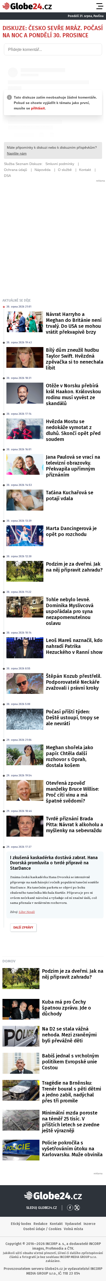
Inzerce (89, 1224)
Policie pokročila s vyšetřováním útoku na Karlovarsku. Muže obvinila (72, 1148)
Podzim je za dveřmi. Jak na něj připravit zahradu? (74, 567)
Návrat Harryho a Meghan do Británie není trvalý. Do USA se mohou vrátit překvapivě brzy (74, 323)
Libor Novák (27, 912)
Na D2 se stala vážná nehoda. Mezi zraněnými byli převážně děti (69, 1035)
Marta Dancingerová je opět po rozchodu (71, 531)
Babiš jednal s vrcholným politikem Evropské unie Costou (70, 1062)
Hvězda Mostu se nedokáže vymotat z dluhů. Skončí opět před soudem (73, 430)
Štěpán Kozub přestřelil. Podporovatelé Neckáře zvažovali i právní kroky (73, 682)
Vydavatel (73, 1224)
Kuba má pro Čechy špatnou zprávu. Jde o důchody (66, 1008)
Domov (8, 961)
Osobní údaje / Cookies (42, 1229)
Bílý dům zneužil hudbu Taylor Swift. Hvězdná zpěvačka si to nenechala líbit (74, 359)
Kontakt (56, 1224)
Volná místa (73, 1229)
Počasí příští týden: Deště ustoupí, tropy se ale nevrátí (72, 717)
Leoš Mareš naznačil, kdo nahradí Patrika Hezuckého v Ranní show (74, 646)
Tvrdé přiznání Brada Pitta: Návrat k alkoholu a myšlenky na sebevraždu (74, 824)
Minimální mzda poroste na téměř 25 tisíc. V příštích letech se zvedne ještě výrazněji (70, 1122)
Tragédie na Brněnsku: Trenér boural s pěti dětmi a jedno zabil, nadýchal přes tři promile (71, 1092)
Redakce (40, 1224)
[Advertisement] (53, 236)
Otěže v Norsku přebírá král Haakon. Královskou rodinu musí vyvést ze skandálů (73, 394)
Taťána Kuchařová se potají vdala (69, 495)
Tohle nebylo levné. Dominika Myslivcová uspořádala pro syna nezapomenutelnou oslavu (69, 611)
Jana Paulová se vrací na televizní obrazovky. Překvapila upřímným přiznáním (73, 466)
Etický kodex (21, 1224)
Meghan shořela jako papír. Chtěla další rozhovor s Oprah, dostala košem (69, 756)
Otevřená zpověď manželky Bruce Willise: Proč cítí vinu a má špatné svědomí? (72, 792)
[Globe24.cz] (27, 6)
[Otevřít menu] (99, 6)
